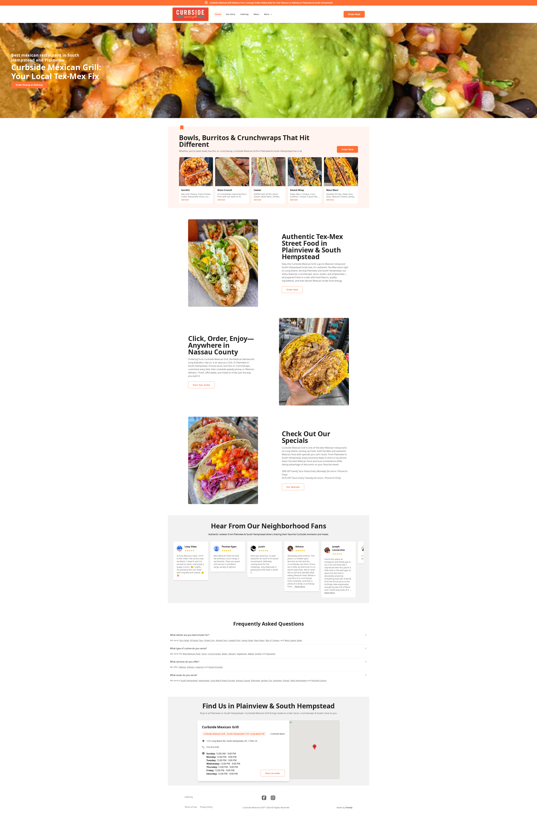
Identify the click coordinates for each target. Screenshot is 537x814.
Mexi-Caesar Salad (293, 640)
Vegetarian (242, 653)
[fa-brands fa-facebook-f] (264, 798)
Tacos (204, 653)
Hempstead (204, 680)
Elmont (286, 680)
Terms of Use (191, 807)
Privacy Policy (206, 807)
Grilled (258, 653)
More (266, 14)
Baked (251, 653)
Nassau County (243, 680)
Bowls (224, 653)
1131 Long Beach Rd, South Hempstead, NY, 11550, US (231, 741)
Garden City (266, 680)
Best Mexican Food (191, 653)
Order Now (354, 14)
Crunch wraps (214, 653)
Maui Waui (259, 640)
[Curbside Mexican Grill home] (190, 14)
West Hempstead (299, 680)
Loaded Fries (234, 640)
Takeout (182, 667)
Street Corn (209, 640)
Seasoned (270, 653)
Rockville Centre (318, 680)
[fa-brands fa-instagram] (273, 798)
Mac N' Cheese (272, 640)
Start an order (272, 773)
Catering (200, 667)
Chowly (348, 807)
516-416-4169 (212, 747)
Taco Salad (184, 640)
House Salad (247, 640)
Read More (300, 586)
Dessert (232, 653)
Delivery (190, 667)
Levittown (277, 680)
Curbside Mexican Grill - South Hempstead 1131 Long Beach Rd (234, 733)
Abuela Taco (221, 640)
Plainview (255, 680)
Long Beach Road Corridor (222, 680)
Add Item (185, 200)
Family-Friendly (215, 667)
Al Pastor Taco (196, 640)
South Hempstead (189, 680)
